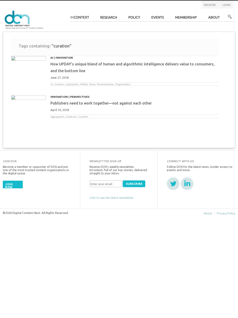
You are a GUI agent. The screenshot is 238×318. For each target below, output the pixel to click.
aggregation (57, 116)
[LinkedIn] (187, 183)
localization (72, 84)
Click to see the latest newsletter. (111, 197)
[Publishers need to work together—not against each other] (28, 103)
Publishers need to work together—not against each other (101, 103)
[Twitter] (173, 183)
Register (210, 4)
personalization (105, 84)
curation (59, 84)
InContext (79, 19)
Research (108, 19)
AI (51, 57)
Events (158, 19)
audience (71, 116)
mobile (84, 84)
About (214, 19)
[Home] (24, 19)
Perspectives (79, 96)
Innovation (64, 57)
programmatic (123, 84)
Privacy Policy (226, 213)
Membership (186, 19)
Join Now (9, 186)
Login (226, 4)
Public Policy (134, 19)
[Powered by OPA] (50, 11)
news (92, 84)
